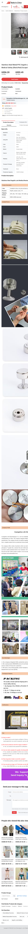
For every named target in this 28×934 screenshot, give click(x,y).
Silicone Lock (6, 920)
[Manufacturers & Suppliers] (14, 2)
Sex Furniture (4, 899)
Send (14, 812)
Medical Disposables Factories (10, 916)
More (2, 923)
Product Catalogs (22, 895)
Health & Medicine (9, 10)
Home (2, 10)
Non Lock (22, 916)
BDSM (16, 899)
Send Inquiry (14, 79)
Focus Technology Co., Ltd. (18, 928)
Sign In (3, 115)
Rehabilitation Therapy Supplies (20, 10)
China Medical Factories (8, 913)
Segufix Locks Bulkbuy (17, 920)
